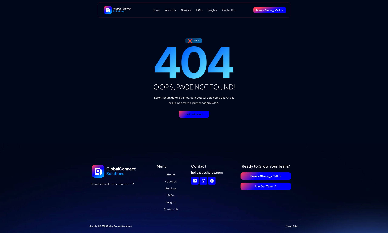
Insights (212, 10)
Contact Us (228, 10)
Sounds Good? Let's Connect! (110, 184)
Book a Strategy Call (268, 10)
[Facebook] (212, 181)
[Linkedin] (195, 181)
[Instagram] (203, 181)
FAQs (199, 10)
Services (186, 10)
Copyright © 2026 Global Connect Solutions (110, 226)
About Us (170, 10)
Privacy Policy (292, 226)
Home (156, 10)
